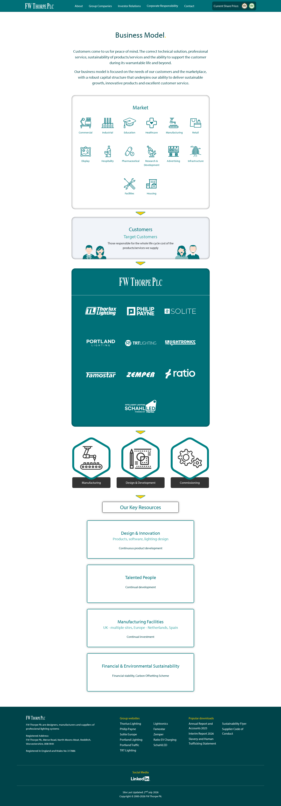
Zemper (158, 734)
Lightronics (160, 723)
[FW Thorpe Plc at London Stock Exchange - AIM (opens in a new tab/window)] (244, 6)
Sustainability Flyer (234, 723)
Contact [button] (189, 6)
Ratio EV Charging (164, 739)
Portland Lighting (131, 739)
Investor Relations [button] (129, 6)
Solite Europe (128, 734)
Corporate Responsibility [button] (162, 6)
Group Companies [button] (100, 6)
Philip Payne (128, 729)
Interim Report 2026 (201, 733)
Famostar (159, 729)
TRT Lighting (128, 750)
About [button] (79, 6)
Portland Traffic (129, 745)
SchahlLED (160, 745)
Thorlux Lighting (130, 723)
